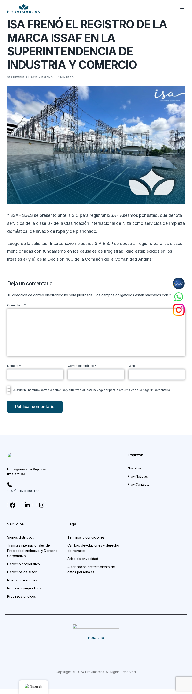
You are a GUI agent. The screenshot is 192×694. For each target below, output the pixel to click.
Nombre (14, 366)
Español (47, 77)
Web (132, 366)
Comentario (16, 305)
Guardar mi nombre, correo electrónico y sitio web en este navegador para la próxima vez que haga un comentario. (92, 390)
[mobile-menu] (180, 8)
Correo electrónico (82, 366)
